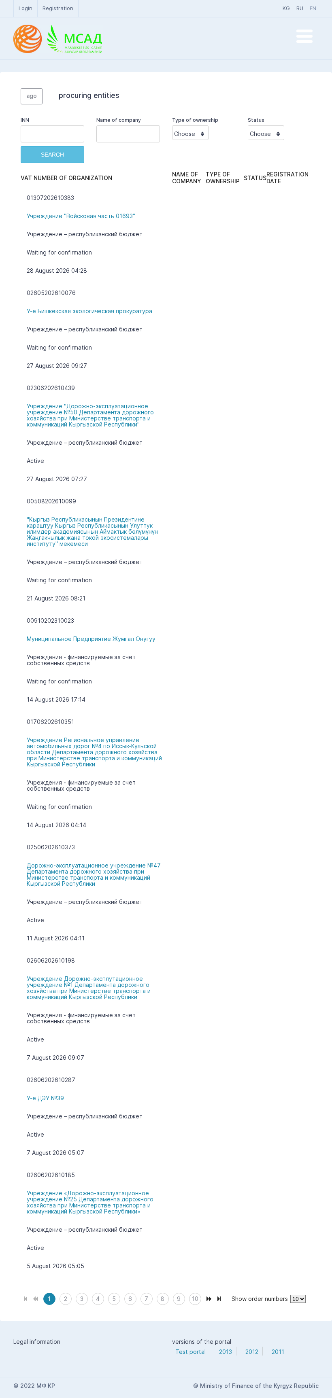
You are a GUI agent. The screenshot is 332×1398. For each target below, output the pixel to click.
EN (313, 8)
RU (299, 8)
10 (195, 1298)
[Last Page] (219, 1298)
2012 (251, 1351)
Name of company (118, 120)
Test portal (190, 1351)
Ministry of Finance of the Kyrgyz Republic (259, 1385)
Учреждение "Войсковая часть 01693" (81, 215)
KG (286, 8)
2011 (278, 1351)
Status (256, 120)
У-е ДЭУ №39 (45, 1098)
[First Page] (25, 1298)
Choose (184, 133)
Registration (58, 8)
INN (25, 120)
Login (25, 8)
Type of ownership (195, 120)
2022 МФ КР (37, 1385)
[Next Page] (209, 1298)
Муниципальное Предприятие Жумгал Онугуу (91, 638)
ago (31, 95)
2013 (225, 1351)
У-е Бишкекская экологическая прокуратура (89, 311)
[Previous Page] (35, 1298)
